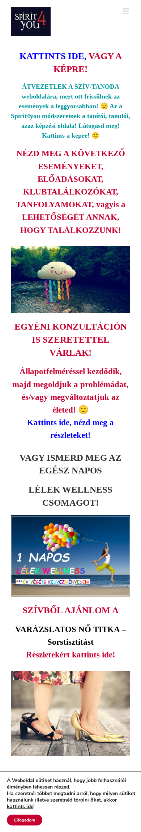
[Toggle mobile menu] (126, 11)
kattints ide (20, 806)
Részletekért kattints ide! (70, 654)
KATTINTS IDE (52, 56)
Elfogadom (24, 820)
